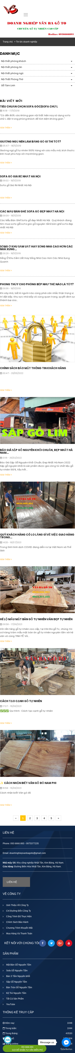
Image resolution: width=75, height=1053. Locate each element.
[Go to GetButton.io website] (66, 1049)
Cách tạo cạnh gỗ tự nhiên (21, 701)
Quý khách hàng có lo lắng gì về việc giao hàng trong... (37, 536)
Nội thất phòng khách (13, 61)
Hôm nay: (38, 1023)
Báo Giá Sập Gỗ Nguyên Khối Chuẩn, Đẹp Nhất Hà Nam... (36, 451)
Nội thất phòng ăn (11, 67)
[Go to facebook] (66, 1042)
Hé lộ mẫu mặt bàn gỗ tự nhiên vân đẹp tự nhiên (36, 619)
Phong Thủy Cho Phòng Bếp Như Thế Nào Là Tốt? (37, 284)
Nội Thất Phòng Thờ (12, 79)
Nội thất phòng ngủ (12, 73)
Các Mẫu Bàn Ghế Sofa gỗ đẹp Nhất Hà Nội (32, 211)
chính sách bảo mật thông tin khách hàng (33, 368)
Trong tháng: (38, 1033)
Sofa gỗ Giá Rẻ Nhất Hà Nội (20, 176)
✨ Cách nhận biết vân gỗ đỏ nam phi (28, 783)
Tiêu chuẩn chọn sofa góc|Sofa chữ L (29, 106)
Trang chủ (8, 41)
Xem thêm (5, 128)
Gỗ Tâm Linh (8, 85)
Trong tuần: (38, 1028)
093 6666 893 (27, 1047)
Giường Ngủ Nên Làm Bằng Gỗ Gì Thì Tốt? (30, 141)
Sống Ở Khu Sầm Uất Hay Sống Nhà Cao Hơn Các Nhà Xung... (36, 248)
